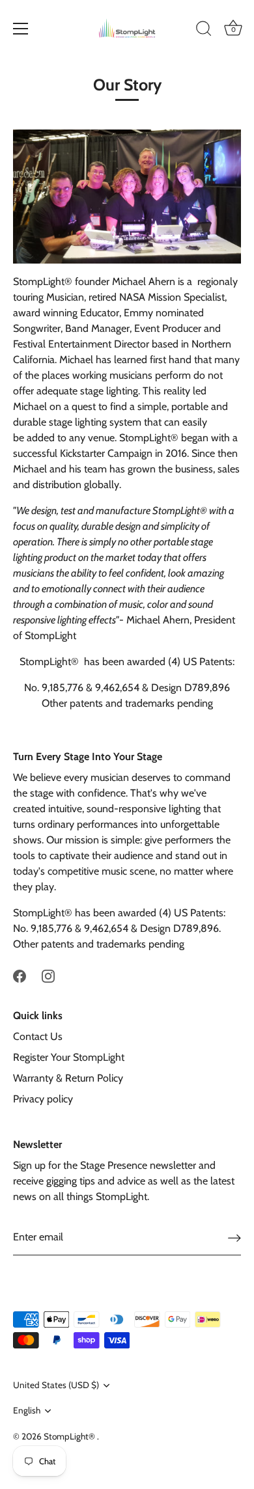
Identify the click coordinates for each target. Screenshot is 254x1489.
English (26, 1410)
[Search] (204, 30)
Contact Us (38, 1036)
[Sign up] (234, 1237)
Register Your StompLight (68, 1057)
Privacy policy (43, 1099)
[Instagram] (48, 975)
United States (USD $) (56, 1385)
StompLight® (70, 1436)
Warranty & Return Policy (68, 1078)
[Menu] (21, 28)
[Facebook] (19, 975)
